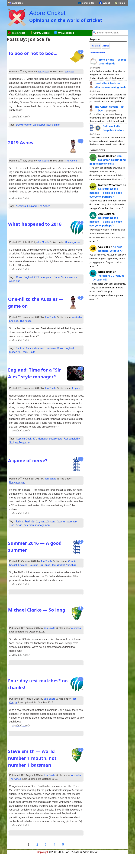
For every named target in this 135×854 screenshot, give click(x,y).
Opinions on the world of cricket (65, 20)
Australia (70, 71)
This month (95, 46)
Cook (19, 277)
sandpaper (39, 124)
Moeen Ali (14, 352)
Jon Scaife (43, 71)
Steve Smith (53, 124)
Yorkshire (71, 564)
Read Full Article (21, 116)
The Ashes (71, 160)
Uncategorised (66, 33)
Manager (43, 438)
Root (24, 352)
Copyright (42, 852)
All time (105, 46)
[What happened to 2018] (77, 228)
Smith (32, 352)
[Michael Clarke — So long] (77, 614)
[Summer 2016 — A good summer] (77, 548)
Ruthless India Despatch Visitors (113, 128)
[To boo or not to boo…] (77, 58)
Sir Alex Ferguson (19, 442)
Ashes (29, 348)
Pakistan (33, 564)
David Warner (23, 124)
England (32, 206)
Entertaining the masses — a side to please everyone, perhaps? (105, 192)
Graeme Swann (56, 521)
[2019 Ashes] (77, 147)
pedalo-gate (55, 438)
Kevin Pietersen (25, 525)
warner (73, 277)
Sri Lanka (45, 564)
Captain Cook (24, 438)
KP (34, 438)
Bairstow (51, 348)
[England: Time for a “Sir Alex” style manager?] (75, 374)
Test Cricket (18, 33)
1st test (20, 348)
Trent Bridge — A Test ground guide (112, 61)
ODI (36, 277)
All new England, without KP (110, 249)
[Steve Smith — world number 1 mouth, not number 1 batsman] (77, 756)
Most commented (98, 52)
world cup (14, 281)
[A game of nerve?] (77, 465)
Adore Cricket (47, 13)
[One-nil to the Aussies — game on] (77, 303)
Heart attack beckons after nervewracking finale (110, 85)
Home (121, 3)
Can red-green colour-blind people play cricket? (107, 160)
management (42, 525)
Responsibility (72, 438)
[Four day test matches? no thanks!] (77, 685)
